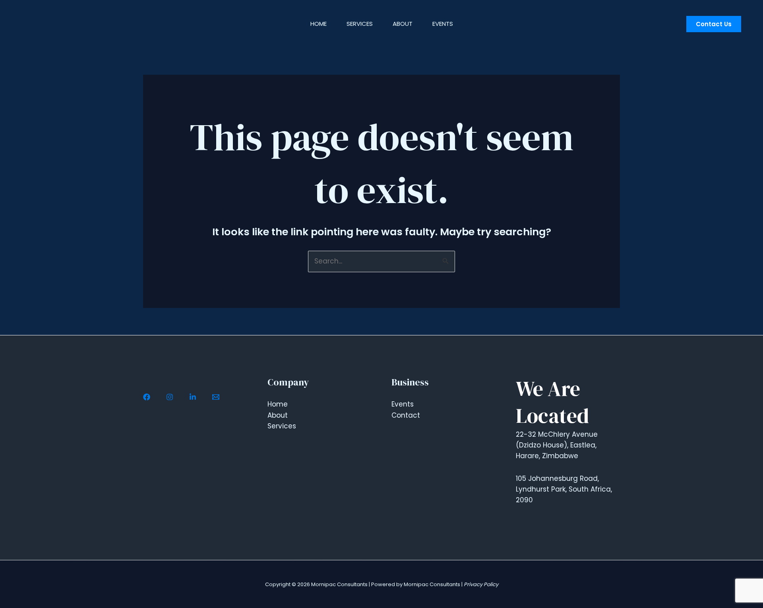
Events (442, 23)
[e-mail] (215, 397)
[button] (713, 24)
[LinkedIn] (192, 397)
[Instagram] (169, 397)
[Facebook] (146, 397)
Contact (405, 415)
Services (360, 23)
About (402, 23)
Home (318, 23)
